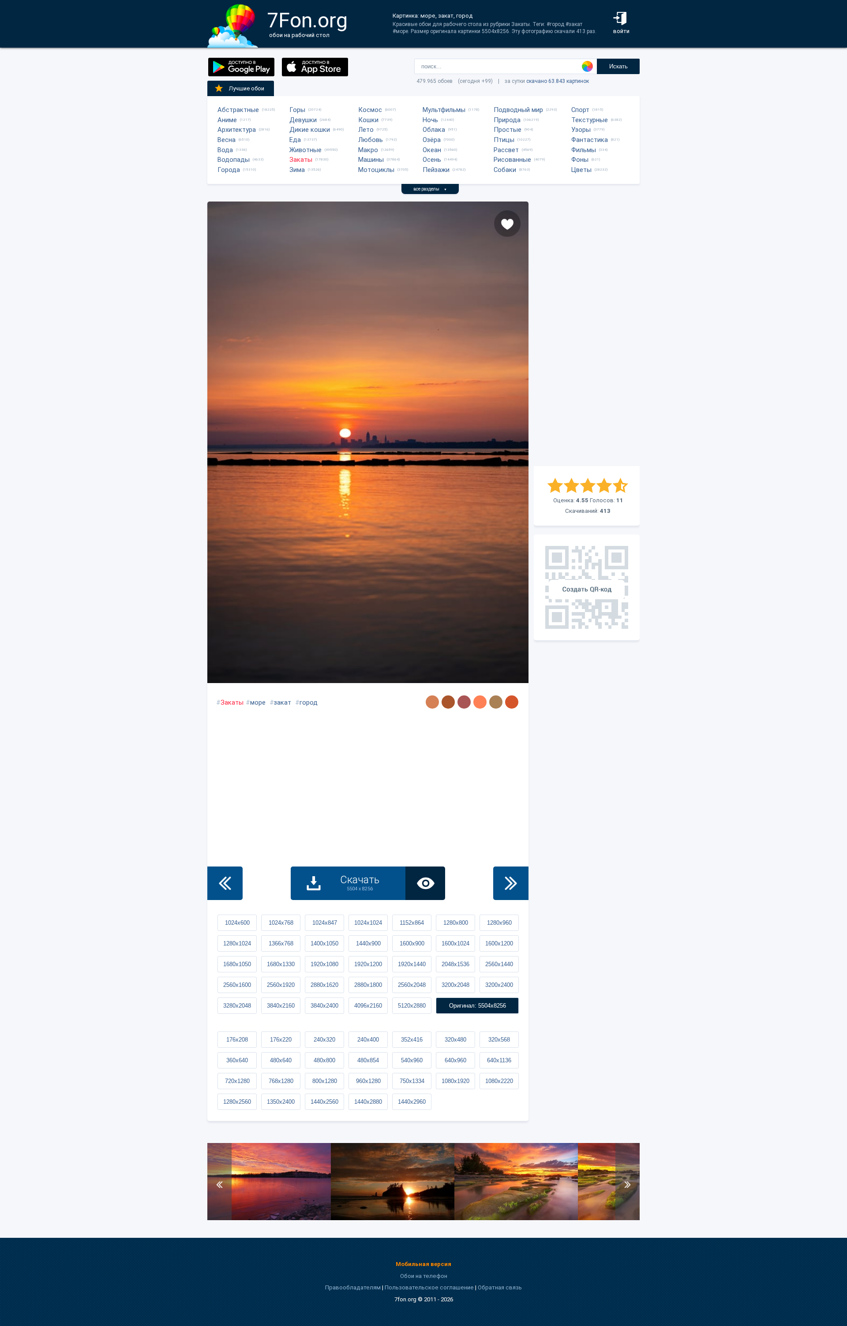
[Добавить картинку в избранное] (507, 223)
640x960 (455, 1060)
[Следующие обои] (510, 883)
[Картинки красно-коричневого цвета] (464, 702)
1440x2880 (368, 1101)
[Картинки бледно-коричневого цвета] (495, 702)
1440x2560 (324, 1101)
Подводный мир (518, 110)
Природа (507, 120)
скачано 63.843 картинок (557, 81)
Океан (432, 150)
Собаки (505, 170)
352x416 (412, 1039)
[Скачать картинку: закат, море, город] (269, 1218)
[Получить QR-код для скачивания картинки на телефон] (587, 587)
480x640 (281, 1060)
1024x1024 (368, 922)
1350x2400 (281, 1101)
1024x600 (237, 922)
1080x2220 (499, 1081)
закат (282, 702)
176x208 (237, 1039)
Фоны (579, 160)
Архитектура (236, 130)
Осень (432, 160)
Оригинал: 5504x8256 (477, 1005)
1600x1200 (499, 943)
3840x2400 (324, 1005)
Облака (434, 130)
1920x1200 (368, 964)
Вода (225, 150)
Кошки (368, 120)
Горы (297, 110)
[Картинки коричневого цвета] (448, 702)
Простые (507, 130)
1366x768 (281, 943)
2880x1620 (324, 985)
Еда (295, 140)
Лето (366, 130)
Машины (371, 160)
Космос (370, 110)
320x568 (499, 1039)
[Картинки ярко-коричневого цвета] (511, 702)
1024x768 (281, 922)
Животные (305, 150)
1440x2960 (412, 1101)
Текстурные (589, 120)
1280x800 (455, 922)
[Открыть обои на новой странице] (425, 883)
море (258, 702)
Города (228, 170)
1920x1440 (412, 964)
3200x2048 (455, 985)
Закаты (300, 160)
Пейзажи (436, 170)
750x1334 (412, 1081)
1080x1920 (455, 1081)
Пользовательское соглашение (429, 1287)
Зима (297, 170)
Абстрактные (238, 110)
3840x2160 (281, 1005)
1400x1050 (324, 943)
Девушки (303, 120)
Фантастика (589, 140)
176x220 (281, 1039)
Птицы (504, 140)
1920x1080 (324, 964)
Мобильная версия (423, 1264)
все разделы (430, 189)
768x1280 (281, 1081)
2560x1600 (237, 985)
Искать (618, 66)
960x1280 (368, 1081)
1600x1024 (455, 943)
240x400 (368, 1039)
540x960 (412, 1060)
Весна (226, 140)
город (309, 702)
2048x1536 (455, 964)
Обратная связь (500, 1287)
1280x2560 (237, 1101)
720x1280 (237, 1081)
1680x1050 (237, 964)
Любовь (370, 140)
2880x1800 (368, 985)
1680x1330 (281, 964)
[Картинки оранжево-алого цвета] (480, 702)
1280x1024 (237, 943)
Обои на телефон (423, 1276)
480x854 (368, 1060)
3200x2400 (499, 985)
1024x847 (324, 922)
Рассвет (506, 150)
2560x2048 (412, 985)
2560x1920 (281, 985)
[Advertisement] (587, 334)
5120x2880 (412, 1005)
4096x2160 (368, 1005)
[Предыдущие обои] (225, 883)
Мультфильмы (444, 110)
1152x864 (412, 922)
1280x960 (499, 922)
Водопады (233, 160)
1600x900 (412, 943)
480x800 (324, 1060)
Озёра (432, 140)
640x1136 (499, 1060)
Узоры (581, 130)
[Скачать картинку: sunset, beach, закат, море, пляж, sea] (392, 1218)
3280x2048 (237, 1005)
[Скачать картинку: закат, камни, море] (516, 1218)
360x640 (237, 1060)
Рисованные (512, 160)
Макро (368, 150)
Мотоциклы (376, 170)
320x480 (455, 1039)
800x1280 (324, 1081)
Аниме (227, 120)
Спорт (580, 110)
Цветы (581, 170)
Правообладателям (353, 1287)
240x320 (324, 1039)
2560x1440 (499, 964)
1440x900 (368, 943)
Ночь (430, 120)
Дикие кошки (309, 130)
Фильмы (583, 150)
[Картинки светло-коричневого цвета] (432, 702)
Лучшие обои (246, 88)
